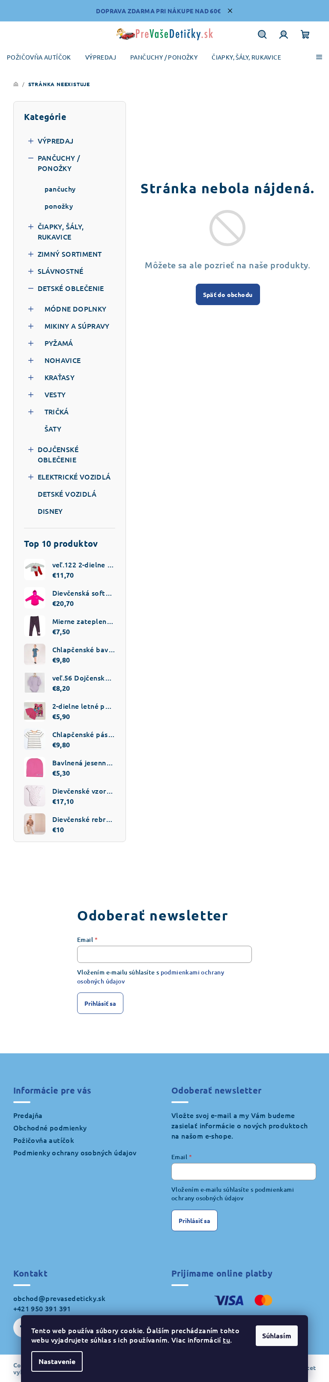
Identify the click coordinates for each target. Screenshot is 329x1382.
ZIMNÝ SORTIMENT (70, 253)
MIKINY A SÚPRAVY (77, 325)
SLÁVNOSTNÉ (61, 271)
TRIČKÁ (57, 411)
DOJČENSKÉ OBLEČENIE (58, 454)
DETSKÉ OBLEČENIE (71, 288)
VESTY (55, 394)
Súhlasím (276, 1335)
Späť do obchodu (228, 294)
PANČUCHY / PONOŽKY (59, 163)
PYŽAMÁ (59, 343)
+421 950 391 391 (42, 1308)
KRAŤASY (60, 377)
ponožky (59, 205)
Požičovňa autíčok (44, 1140)
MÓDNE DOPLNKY (76, 308)
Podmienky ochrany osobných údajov (75, 1152)
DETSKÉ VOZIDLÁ (67, 493)
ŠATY (53, 428)
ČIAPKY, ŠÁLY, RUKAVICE (61, 231)
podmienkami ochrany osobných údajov (232, 1193)
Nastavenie (57, 1361)
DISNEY (50, 511)
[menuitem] (39, 57)
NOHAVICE (63, 360)
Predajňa (28, 1115)
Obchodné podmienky (50, 1127)
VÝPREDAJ (56, 140)
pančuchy (60, 188)
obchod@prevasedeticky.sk (59, 1298)
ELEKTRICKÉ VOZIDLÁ (74, 476)
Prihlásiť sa (100, 1003)
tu (226, 1339)
